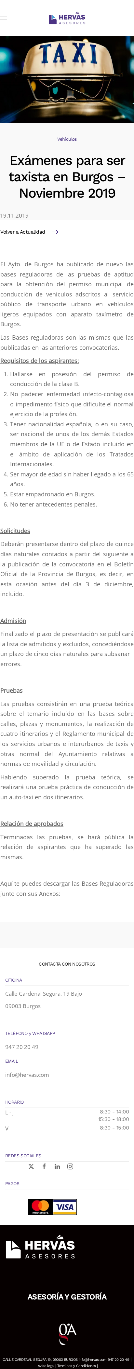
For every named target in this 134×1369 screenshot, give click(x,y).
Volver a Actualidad (22, 232)
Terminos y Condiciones (76, 1366)
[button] (3, 18)
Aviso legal (46, 1366)
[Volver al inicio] (67, 18)
